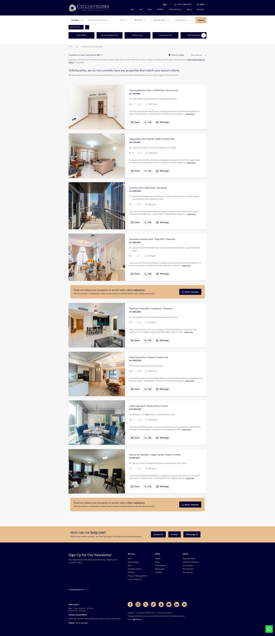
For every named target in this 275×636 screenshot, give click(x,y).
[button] (89, 8)
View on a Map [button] (177, 55)
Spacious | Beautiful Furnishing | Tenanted (150, 308)
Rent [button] (150, 10)
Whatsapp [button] (164, 122)
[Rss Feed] (184, 604)
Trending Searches (76, 590)
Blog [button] (157, 562)
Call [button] (149, 122)
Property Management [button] (137, 576)
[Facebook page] (130, 604)
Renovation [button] (160, 569)
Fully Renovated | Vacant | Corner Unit (148, 357)
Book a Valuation (192, 292)
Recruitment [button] (188, 569)
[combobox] (102, 20)
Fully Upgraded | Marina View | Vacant (148, 405)
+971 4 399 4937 (81, 623)
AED (202, 5)
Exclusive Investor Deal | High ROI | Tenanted (152, 239)
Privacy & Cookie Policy (146, 613)
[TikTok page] (153, 604)
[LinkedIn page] (176, 604)
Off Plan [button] (160, 10)
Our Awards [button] (188, 572)
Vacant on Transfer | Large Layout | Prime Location (155, 454)
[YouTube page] (168, 604)
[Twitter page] (145, 604)
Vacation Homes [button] (135, 569)
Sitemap (131, 613)
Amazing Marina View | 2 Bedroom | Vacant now (153, 90)
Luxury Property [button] (134, 579)
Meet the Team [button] (189, 559)
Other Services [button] (175, 10)
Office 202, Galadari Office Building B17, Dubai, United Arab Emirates (95, 619)
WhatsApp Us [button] (192, 535)
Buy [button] (132, 10)
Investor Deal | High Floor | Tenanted (148, 187)
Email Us (174, 535)
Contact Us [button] (158, 535)
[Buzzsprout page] (161, 604)
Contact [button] (200, 10)
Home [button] (71, 47)
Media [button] (158, 559)
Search (201, 20)
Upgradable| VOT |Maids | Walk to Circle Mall (151, 138)
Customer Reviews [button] (191, 562)
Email (137, 122)
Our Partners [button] (188, 566)
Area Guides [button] (160, 566)
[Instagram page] (138, 604)
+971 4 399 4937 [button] (184, 5)
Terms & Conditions (164, 613)
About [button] (189, 10)
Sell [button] (141, 10)
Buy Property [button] (133, 562)
